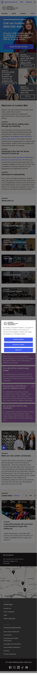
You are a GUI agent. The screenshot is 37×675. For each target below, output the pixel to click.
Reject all (18, 350)
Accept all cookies (18, 344)
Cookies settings (18, 339)
